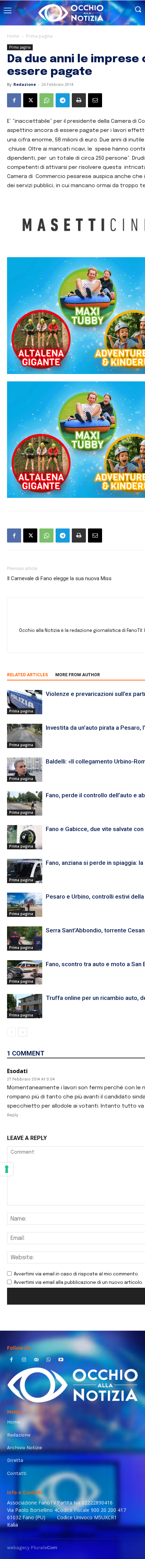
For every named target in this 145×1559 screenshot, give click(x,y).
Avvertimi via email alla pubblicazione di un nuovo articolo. (78, 1282)
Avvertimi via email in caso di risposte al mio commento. (76, 1274)
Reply (12, 1115)
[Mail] (36, 1360)
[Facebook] (14, 100)
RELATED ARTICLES (27, 674)
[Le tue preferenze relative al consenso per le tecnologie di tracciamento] (6, 1169)
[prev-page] (11, 1032)
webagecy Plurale (32, 1548)
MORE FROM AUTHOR (77, 674)
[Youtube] (61, 1360)
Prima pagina (39, 36)
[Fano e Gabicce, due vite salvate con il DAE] (24, 837)
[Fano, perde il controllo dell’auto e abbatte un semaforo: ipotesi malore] (24, 803)
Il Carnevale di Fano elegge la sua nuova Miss (59, 578)
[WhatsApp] (46, 100)
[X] (30, 100)
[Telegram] (63, 100)
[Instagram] (23, 1360)
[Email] (95, 100)
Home (13, 36)
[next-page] (22, 1032)
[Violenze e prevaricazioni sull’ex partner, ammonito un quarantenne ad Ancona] (24, 702)
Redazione (24, 84)
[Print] (79, 100)
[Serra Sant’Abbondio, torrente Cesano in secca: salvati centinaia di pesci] (24, 938)
